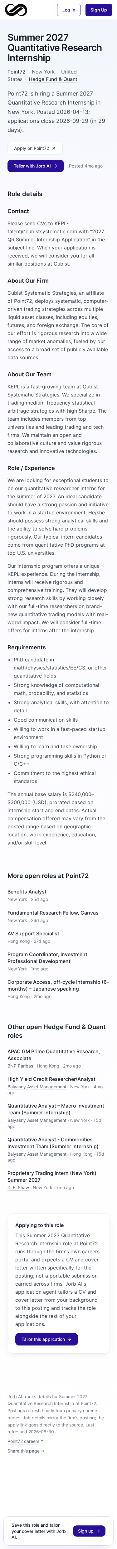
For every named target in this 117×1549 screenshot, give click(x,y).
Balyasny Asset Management (36, 1086)
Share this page (23, 1450)
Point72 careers (23, 1441)
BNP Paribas (20, 1065)
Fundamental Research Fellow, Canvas (53, 913)
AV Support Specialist (33, 933)
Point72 (16, 72)
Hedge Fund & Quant (53, 79)
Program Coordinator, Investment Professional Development (47, 957)
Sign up (86, 1530)
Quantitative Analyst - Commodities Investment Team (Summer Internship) (53, 1142)
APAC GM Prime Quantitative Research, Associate (53, 1054)
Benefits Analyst (26, 892)
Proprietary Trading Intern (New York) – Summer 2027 (53, 1176)
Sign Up (98, 9)
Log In (68, 9)
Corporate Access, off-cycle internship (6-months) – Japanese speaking (58, 985)
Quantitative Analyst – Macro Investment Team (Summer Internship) (55, 1109)
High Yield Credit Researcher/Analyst (51, 1079)
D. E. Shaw (18, 1187)
